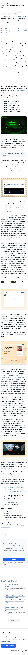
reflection (15, 13)
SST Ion (22, 247)
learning (3, 13)
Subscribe (14, 559)
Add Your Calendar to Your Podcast (14, 487)
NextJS (8, 255)
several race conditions (7, 405)
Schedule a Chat (9, 645)
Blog (11, 5)
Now (23, 5)
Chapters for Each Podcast (11, 502)
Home (2, 5)
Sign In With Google (9, 489)
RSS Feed (5, 564)
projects (9, 13)
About (7, 5)
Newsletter (14, 650)
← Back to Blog (14, 620)
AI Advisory (17, 5)
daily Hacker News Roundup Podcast (11, 377)
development (19, 11)
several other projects (7, 173)
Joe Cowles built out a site (15, 205)
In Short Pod (19, 16)
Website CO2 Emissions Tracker (14, 171)
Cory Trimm (4, 3)
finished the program (15, 45)
